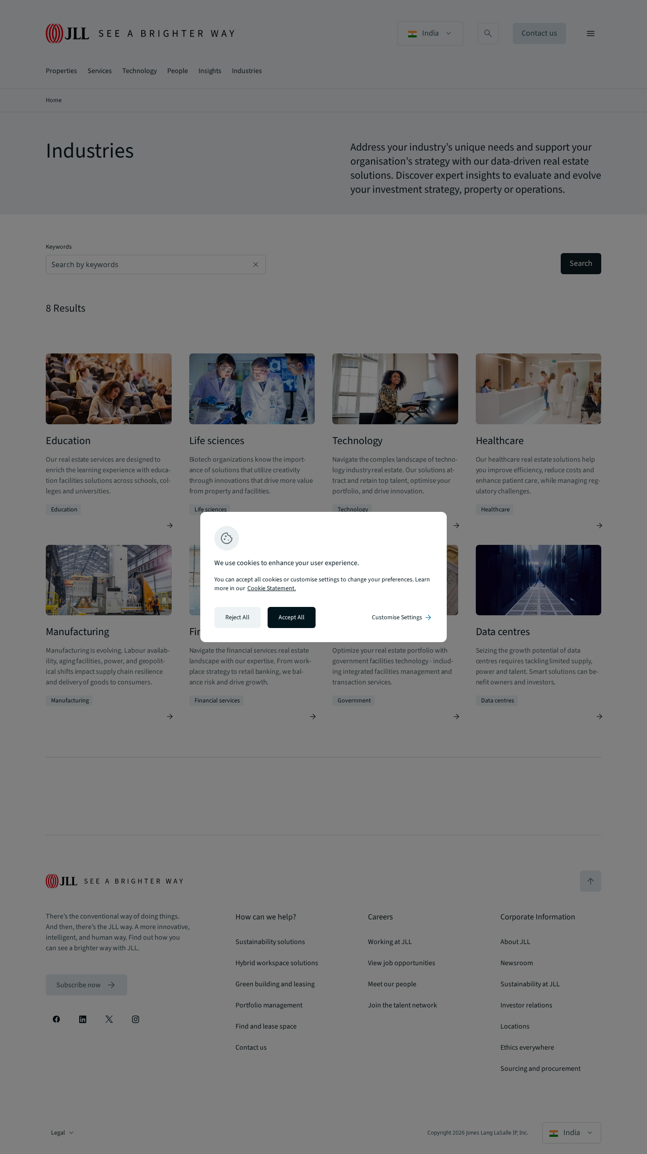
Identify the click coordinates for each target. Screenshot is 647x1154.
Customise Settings (402, 617)
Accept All (292, 617)
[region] (323, 577)
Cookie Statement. (271, 588)
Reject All (237, 617)
